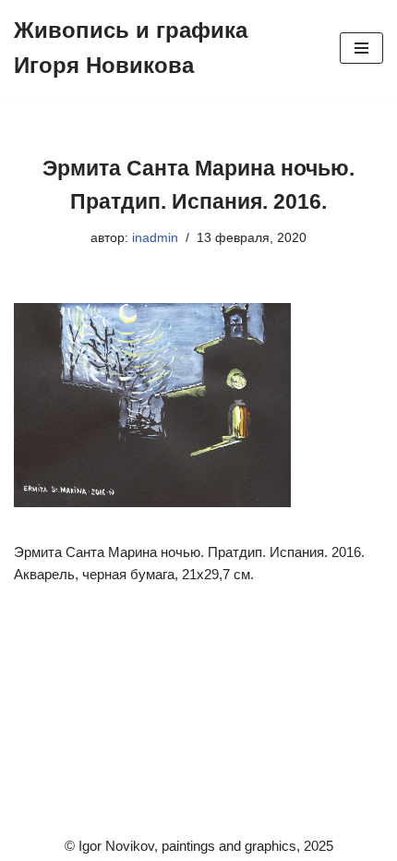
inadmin (155, 238)
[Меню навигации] (361, 48)
